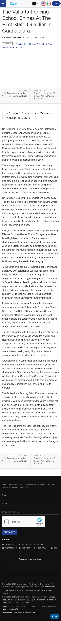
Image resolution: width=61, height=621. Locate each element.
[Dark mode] (38, 3)
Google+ (40, 544)
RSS (55, 548)
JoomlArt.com (49, 587)
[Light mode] (34, 3)
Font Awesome (7, 613)
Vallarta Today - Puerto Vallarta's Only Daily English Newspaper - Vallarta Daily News (29, 600)
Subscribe (9, 532)
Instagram (42, 548)
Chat (54, 616)
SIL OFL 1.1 (33, 613)
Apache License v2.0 (10, 609)
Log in (56, 4)
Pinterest (9, 548)
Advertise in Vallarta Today (30, 559)
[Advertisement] (30, 568)
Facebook (9, 544)
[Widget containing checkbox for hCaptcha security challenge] (23, 521)
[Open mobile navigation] (3, 3)
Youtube (26, 548)
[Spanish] (49, 3)
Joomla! (5, 590)
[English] (43, 3)
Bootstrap (6, 606)
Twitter (25, 544)
